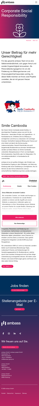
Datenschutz (10, 393)
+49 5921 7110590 (6, 369)
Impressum (18, 393)
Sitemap (24, 393)
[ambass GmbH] (10, 323)
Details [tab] (19, 186)
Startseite (28, 40)
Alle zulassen (19, 217)
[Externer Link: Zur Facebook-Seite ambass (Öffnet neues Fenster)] (3, 333)
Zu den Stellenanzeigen (18, 290)
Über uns (35, 40)
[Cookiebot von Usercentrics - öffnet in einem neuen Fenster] (29, 181)
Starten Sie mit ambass (9, 347)
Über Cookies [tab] (32, 186)
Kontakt (3, 393)
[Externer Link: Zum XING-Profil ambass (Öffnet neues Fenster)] (20, 333)
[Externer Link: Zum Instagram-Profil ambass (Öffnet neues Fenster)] (9, 333)
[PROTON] (7, 2)
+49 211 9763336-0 (6, 357)
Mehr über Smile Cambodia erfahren (15, 176)
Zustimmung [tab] (7, 186)
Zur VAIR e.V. (7, 266)
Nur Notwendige (19, 223)
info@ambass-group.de (7, 359)
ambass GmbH (10, 388)
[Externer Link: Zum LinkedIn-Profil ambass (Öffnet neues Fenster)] (14, 333)
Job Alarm (18, 309)
